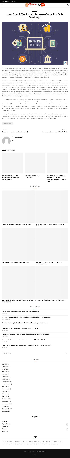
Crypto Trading (6, 426)
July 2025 (4, 369)
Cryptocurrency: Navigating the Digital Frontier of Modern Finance (20, 328)
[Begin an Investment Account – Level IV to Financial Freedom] (51, 244)
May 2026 (4, 364)
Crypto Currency (6, 424)
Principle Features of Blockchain (55, 132)
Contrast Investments (34, 441)
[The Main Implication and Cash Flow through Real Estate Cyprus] (18, 282)
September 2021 (6, 409)
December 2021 (6, 404)
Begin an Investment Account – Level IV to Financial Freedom (48, 263)
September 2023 (6, 384)
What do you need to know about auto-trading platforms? (49, 225)
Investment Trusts (42, 444)
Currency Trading (57, 441)
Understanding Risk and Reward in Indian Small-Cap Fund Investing (20, 311)
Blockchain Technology (20, 441)
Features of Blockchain (8, 444)
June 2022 (4, 394)
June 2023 (4, 386)
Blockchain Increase (7, 123)
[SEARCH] (66, 353)
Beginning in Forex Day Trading (15, 132)
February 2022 (6, 399)
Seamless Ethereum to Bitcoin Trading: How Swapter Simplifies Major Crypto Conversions (26, 317)
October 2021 (5, 406)
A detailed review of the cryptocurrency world (16, 224)
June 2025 (4, 371)
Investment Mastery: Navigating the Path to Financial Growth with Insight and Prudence (25, 334)
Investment (5, 431)
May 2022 (4, 396)
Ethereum (4, 429)
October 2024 (6, 376)
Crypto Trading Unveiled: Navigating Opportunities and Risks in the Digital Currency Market (27, 345)
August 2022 (5, 391)
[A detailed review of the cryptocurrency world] (18, 206)
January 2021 (5, 411)
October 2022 (6, 389)
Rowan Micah (28, 20)
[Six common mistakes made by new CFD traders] (51, 282)
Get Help (13, 1)
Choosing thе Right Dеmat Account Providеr (16, 262)
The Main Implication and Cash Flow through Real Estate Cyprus (17, 300)
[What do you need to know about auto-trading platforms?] (51, 206)
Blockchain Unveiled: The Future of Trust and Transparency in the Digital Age (56, 178)
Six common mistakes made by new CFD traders (50, 300)
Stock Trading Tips (53, 444)
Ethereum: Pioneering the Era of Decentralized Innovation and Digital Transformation (25, 323)
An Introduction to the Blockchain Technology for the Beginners (11, 177)
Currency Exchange (46, 441)
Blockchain (35, 11)
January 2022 (5, 401)
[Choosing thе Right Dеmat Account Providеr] (18, 244)
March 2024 (5, 379)
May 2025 (4, 374)
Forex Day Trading (31, 444)
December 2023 (6, 381)
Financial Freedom (21, 444)
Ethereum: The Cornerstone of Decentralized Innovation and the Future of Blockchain (25, 340)
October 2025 (6, 366)
